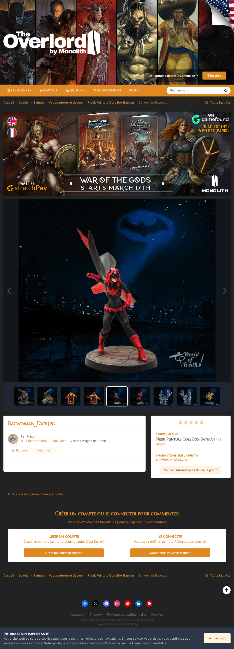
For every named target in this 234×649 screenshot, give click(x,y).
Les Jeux (76, 90)
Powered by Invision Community (117, 624)
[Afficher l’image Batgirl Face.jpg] (210, 396)
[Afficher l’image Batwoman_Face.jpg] (117, 396)
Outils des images (207, 373)
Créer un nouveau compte (63, 553)
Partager (21, 450)
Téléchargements (107, 90)
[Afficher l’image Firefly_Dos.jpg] (94, 396)
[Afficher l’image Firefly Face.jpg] (70, 396)
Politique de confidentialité (126, 614)
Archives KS (20, 90)
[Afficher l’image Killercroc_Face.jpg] (24, 396)
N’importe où (206, 90)
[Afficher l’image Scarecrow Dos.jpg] (186, 396)
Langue (77, 614)
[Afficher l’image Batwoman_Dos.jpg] (140, 396)
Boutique (49, 90)
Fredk (31, 436)
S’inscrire (214, 75)
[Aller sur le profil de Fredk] (13, 439)
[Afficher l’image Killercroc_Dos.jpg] (47, 396)
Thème (95, 614)
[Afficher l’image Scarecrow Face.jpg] (163, 396)
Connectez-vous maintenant (170, 553)
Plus (133, 90)
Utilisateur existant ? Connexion (173, 75)
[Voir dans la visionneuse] (117, 290)
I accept (219, 638)
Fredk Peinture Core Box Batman (185, 439)
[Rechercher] (226, 90)
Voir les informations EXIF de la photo (191, 470)
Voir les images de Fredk (88, 441)
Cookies (157, 614)
